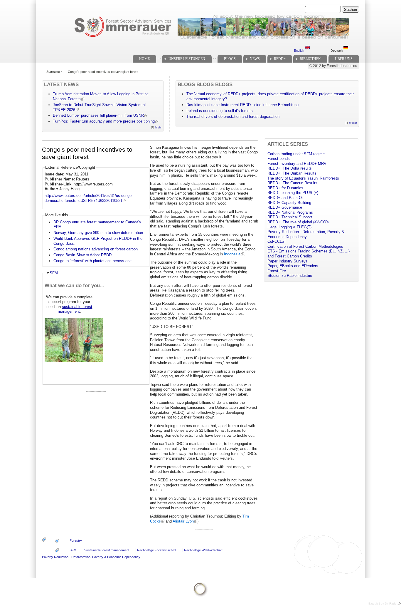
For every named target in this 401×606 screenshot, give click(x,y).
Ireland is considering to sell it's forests (219, 110)
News (255, 59)
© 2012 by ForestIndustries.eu (333, 66)
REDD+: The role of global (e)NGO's (298, 222)
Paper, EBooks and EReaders (292, 266)
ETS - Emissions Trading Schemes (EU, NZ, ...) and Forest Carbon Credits (308, 253)
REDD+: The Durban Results (291, 173)
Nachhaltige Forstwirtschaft (156, 550)
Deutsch (337, 50)
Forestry (76, 540)
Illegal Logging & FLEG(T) (289, 227)
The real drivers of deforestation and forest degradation (232, 116)
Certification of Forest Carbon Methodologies (305, 246)
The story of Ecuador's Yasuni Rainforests (303, 178)
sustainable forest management (75, 309)
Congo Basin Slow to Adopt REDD (82, 255)
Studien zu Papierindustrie (289, 275)
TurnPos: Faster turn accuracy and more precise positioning (104, 121)
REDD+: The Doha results (289, 168)
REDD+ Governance (284, 207)
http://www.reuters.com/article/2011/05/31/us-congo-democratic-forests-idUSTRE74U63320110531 (89, 198)
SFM (54, 273)
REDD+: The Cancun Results (292, 183)
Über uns (344, 59)
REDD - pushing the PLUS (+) (292, 192)
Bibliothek (310, 59)
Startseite (53, 71)
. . (159, 57)
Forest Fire (276, 271)
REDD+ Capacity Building (289, 202)
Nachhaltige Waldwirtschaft (203, 550)
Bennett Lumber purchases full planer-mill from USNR (98, 115)
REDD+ (280, 59)
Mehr (158, 127)
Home (144, 59)
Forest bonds (278, 158)
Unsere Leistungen (187, 59)
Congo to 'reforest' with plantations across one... (94, 261)
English (299, 50)
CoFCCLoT (276, 241)
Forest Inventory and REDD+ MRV (296, 163)
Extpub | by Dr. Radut (382, 603)
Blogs (230, 59)
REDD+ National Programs (290, 212)
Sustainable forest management (106, 550)
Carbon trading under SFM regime (296, 154)
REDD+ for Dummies (285, 188)
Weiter (353, 122)
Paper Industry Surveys (287, 261)
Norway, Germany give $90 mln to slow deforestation (98, 232)
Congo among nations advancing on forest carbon (95, 249)
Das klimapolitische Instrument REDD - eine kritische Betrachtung (242, 105)
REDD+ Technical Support (289, 217)
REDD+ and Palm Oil (285, 197)
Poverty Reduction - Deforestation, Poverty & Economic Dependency (91, 557)
